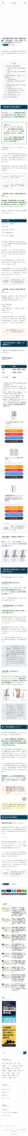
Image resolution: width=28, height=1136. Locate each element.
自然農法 (13, 1075)
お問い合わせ (5, 1109)
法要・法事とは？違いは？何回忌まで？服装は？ (17, 176)
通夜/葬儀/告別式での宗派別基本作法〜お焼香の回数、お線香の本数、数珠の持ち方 (18, 873)
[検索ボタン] (25, 3)
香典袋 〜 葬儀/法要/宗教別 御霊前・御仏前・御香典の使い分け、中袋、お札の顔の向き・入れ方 (18, 528)
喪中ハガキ (17, 1068)
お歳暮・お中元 (9, 1063)
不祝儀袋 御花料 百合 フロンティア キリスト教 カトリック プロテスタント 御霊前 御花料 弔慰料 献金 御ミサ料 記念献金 (14, 498)
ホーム (3, 1129)
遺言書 (10, 1077)
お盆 (15, 1063)
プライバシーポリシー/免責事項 (10, 1112)
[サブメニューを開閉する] (25, 1089)
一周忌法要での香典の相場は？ (13, 66)
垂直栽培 (4, 1070)
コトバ (9, 1065)
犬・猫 (18, 1073)
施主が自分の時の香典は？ (12, 97)
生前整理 (4, 1075)
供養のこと (6, 44)
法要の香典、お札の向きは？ (14, 92)
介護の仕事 (14, 1065)
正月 (3, 1073)
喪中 (12, 1068)
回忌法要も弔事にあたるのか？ (14, 88)
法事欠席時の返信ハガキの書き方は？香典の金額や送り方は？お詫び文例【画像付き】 (17, 281)
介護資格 (20, 1065)
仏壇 (3, 1068)
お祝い (19, 1063)
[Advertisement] (14, 21)
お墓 (3, 1063)
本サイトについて (6, 1115)
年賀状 (14, 1070)
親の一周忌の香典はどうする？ (13, 94)
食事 (14, 1077)
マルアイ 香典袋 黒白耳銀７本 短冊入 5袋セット (14, 422)
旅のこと (6, 1095)
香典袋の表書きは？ (12, 79)
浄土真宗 (13, 1073)
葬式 (18, 1075)
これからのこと (7, 1089)
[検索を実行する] (24, 1052)
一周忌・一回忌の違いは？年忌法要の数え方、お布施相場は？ (17, 186)
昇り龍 (19, 1070)
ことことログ (7, 1098)
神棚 (9, 1075)
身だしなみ (4, 1077)
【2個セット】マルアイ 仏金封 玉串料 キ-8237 (14, 458)
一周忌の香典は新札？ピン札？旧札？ (16, 90)
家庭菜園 (9, 1070)
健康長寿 (8, 1068)
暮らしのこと (7, 1092)
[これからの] (14, 3)
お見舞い (4, 1065)
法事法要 (12, 44)
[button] (3, 891)
